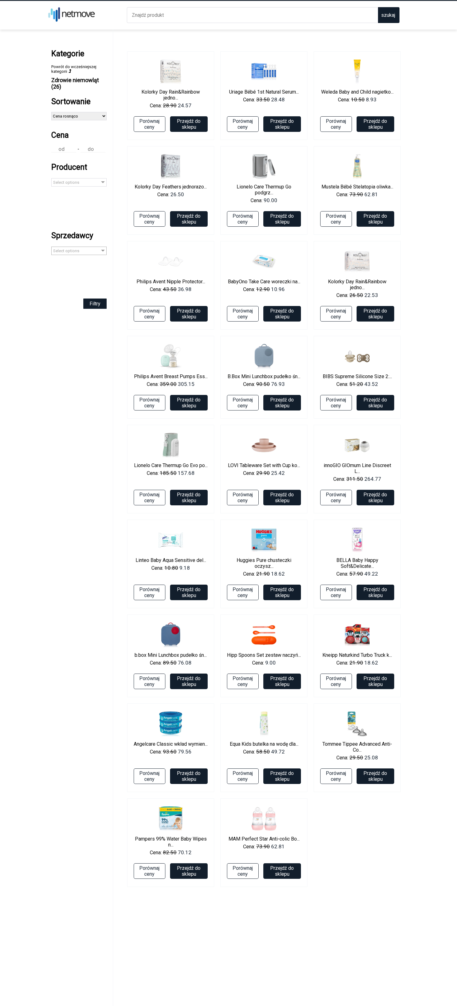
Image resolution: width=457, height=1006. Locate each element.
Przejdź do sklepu (189, 124)
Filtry (95, 304)
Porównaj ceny (149, 124)
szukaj (388, 15)
